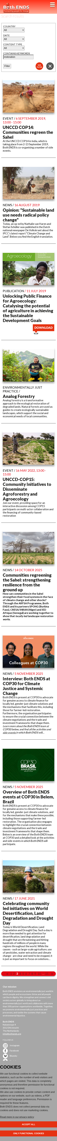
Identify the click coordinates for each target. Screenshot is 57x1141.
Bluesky (13, 1055)
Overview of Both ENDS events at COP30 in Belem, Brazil (28, 796)
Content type (12, 44)
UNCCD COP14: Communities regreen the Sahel (28, 132)
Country (9, 26)
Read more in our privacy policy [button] (17, 1117)
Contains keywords (16, 53)
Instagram (14, 1045)
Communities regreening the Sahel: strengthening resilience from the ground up (27, 582)
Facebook (14, 1050)
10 (39, 973)
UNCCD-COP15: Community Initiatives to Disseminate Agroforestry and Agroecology (27, 489)
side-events (9, 732)
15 (46, 973)
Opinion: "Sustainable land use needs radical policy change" (28, 214)
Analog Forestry (19, 396)
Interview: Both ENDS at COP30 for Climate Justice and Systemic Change (26, 686)
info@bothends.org (12, 1033)
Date (6, 35)
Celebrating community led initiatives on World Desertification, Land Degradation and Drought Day (28, 913)
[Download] (43, 333)
